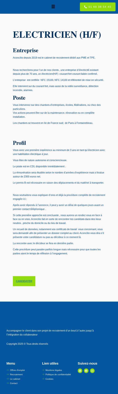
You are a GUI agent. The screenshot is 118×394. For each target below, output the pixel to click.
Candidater (24, 281)
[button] (53, 6)
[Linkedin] (80, 370)
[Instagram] (92, 370)
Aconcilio (12, 6)
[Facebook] (86, 370)
